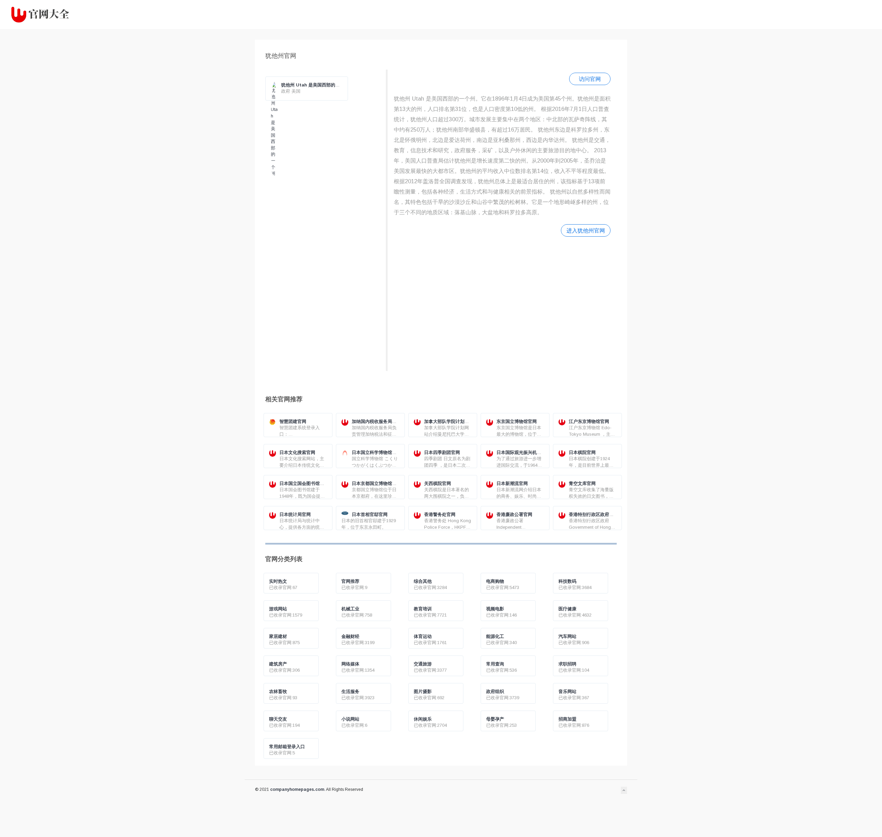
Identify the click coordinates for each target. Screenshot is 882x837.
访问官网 (590, 79)
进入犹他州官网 (585, 230)
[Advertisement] (502, 303)
